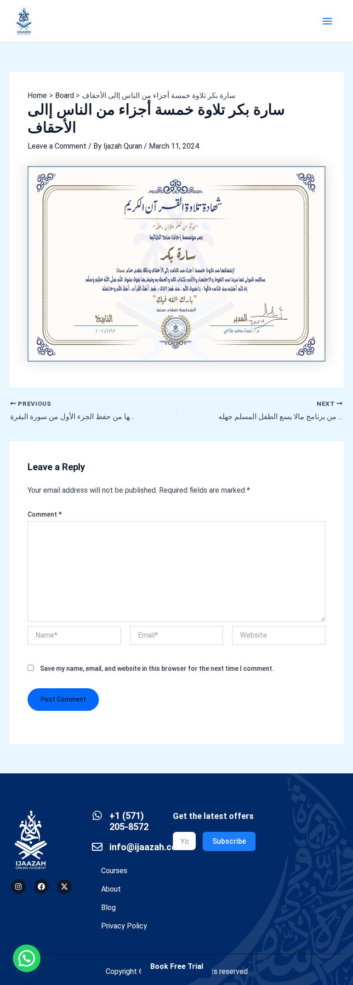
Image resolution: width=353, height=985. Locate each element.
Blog (108, 907)
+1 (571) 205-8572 (128, 821)
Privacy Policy (124, 926)
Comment (45, 514)
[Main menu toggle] (327, 21)
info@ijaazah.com (147, 847)
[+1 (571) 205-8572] (97, 815)
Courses (114, 870)
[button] (26, 958)
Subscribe (229, 841)
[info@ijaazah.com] (97, 846)
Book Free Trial (176, 966)
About (111, 889)
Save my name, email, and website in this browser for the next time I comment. (157, 668)
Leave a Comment (57, 146)
